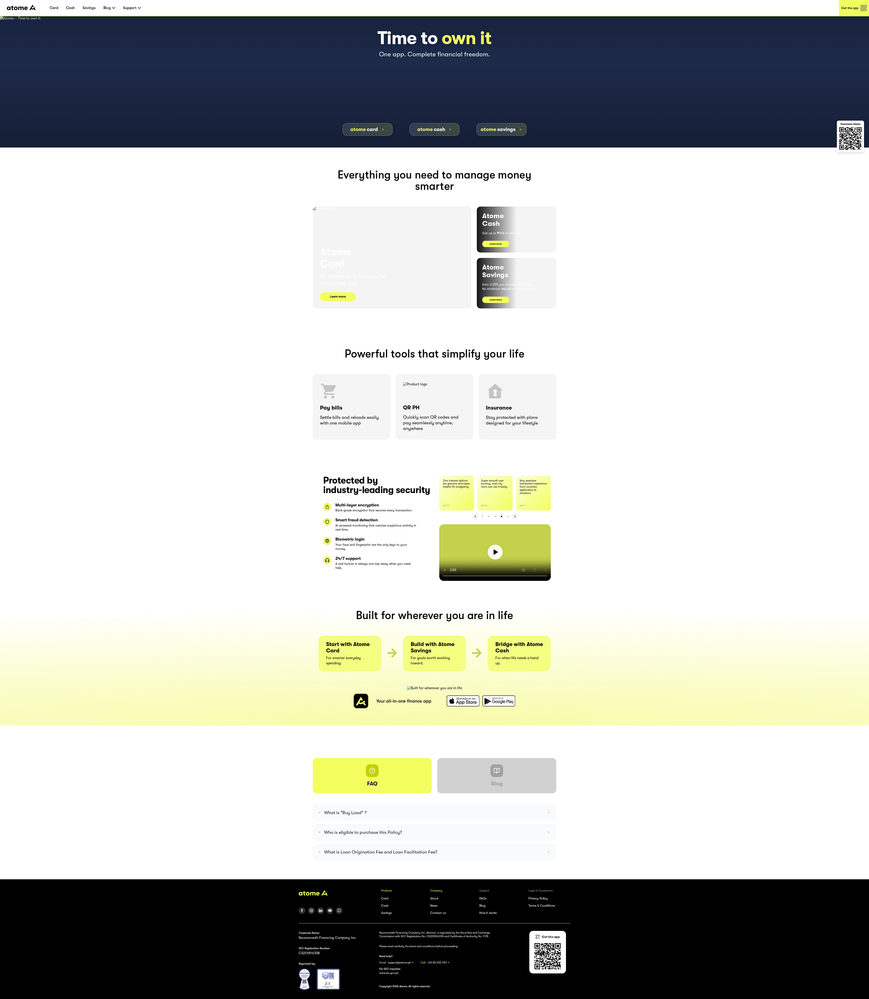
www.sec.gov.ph (389, 973)
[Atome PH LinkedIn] (320, 910)
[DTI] (328, 979)
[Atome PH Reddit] (339, 910)
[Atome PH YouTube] (330, 910)
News (433, 905)
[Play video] (495, 552)
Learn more (338, 296)
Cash (70, 8)
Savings (89, 8)
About (434, 898)
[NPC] (304, 979)
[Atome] (337, 893)
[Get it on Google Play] (498, 701)
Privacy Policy (538, 898)
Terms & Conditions (541, 905)
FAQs (482, 898)
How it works (488, 913)
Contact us (438, 913)
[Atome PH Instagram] (311, 910)
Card (54, 8)
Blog (482, 905)
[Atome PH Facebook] (302, 910)
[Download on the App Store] (463, 701)
